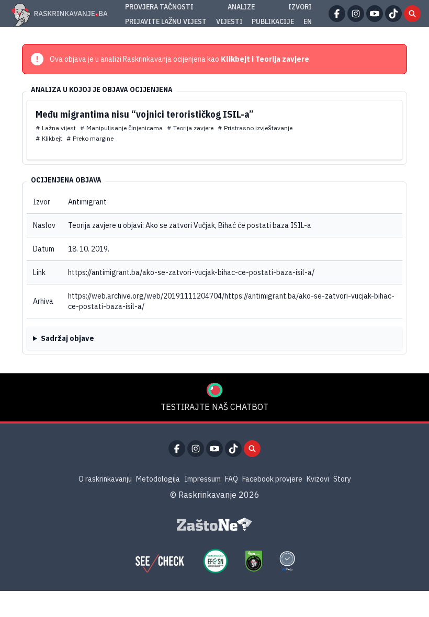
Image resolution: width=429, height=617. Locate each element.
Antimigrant (87, 202)
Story (342, 479)
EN (307, 21)
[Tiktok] (393, 13)
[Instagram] (355, 13)
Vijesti (229, 21)
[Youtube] (374, 13)
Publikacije (273, 21)
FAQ (231, 479)
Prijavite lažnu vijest (166, 21)
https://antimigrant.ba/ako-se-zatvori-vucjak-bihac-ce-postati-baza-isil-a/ (191, 272)
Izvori (300, 7)
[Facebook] (337, 13)
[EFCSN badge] (215, 561)
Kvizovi (318, 479)
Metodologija (158, 479)
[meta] (287, 561)
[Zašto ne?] (214, 524)
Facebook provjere (272, 479)
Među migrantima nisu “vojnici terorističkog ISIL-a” (145, 114)
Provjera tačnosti (159, 7)
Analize (241, 7)
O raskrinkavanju (105, 479)
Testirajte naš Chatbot (214, 407)
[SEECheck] (159, 561)
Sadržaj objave (67, 338)
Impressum (202, 479)
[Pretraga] (412, 13)
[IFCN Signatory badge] (253, 561)
